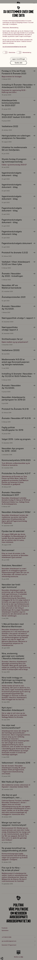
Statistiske (12, 52)
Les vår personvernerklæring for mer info (14, 46)
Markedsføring (27, 52)
